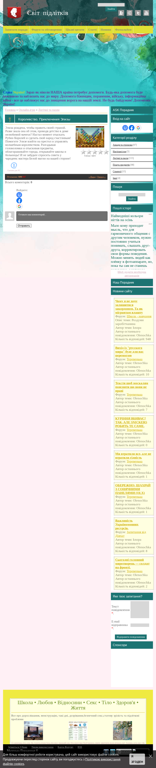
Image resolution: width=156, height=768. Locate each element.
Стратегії (117, 171)
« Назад (92, 177)
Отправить (24, 225)
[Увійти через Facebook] (19, 200)
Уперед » (101, 177)
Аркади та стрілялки (122, 145)
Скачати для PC (13, 170)
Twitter (138, 13)
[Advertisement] (78, 61)
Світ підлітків (47, 13)
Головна (10, 109)
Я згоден (137, 759)
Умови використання (42, 747)
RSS (80, 747)
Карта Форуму (65, 747)
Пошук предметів (121, 165)
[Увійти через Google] (19, 206)
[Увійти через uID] (19, 195)
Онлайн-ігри (27, 109)
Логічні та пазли (49, 109)
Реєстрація (121, 13)
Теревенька (134, 359)
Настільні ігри (119, 151)
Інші (115, 178)
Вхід (129, 13)
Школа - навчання (139, 316)
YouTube (146, 13)
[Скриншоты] (90, 137)
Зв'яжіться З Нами (17, 747)
